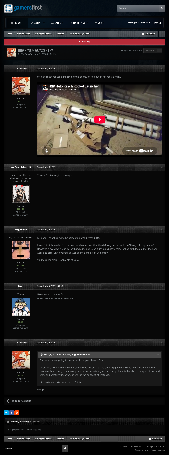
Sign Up (158, 22)
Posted (46, 68)
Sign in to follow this (132, 50)
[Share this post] (161, 68)
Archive (53, 54)
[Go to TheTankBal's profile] (11, 52)
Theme (7, 448)
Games (57, 22)
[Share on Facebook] (11, 412)
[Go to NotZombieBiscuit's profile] (21, 194)
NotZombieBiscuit (21, 167)
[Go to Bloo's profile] (21, 307)
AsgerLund (20, 229)
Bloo (20, 286)
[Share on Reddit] (16, 412)
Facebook (162, 34)
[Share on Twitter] (6, 412)
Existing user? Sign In (138, 22)
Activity (38, 22)
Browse (18, 23)
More (100, 22)
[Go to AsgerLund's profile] (21, 250)
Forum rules (84, 41)
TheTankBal (27, 54)
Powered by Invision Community (150, 450)
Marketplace (79, 22)
